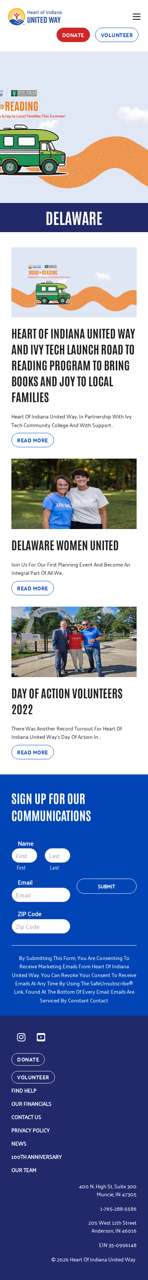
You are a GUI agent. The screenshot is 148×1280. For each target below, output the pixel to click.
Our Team (23, 1169)
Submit (107, 886)
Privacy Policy (30, 1130)
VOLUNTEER (117, 35)
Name (27, 843)
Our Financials (31, 1103)
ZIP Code (31, 914)
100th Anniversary (36, 1156)
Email (27, 882)
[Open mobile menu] (136, 17)
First (21, 867)
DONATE (73, 35)
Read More (32, 440)
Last (54, 867)
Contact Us (26, 1116)
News (19, 1143)
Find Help (23, 1090)
